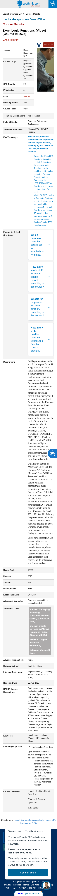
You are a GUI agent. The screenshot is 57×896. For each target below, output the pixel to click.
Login (14, 888)
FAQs (7, 888)
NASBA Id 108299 (27, 888)
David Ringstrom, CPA (28, 53)
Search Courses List (12, 14)
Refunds (17, 885)
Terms (26, 885)
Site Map (35, 885)
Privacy (7, 885)
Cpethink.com (37, 881)
